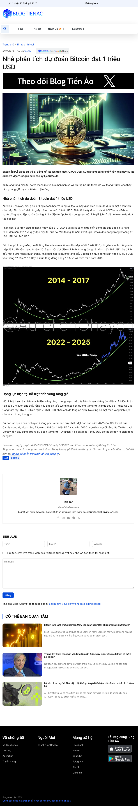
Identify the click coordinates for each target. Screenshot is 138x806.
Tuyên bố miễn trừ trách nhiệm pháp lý (35, 453)
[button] (5, 29)
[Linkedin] (68, 517)
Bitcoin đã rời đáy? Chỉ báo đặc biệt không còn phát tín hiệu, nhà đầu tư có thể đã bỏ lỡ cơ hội (89, 684)
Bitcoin (31, 44)
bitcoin (15, 458)
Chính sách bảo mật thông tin (17, 800)
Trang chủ (8, 44)
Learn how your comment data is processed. (75, 603)
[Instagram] (63, 517)
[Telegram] (45, 464)
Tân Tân (27, 51)
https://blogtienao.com (68, 507)
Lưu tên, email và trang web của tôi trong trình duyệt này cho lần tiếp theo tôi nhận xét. (58, 552)
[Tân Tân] (68, 486)
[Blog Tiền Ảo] (23, 13)
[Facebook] (28, 464)
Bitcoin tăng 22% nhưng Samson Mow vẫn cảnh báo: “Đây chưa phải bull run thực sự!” (87, 625)
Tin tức (21, 44)
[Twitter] (37, 464)
